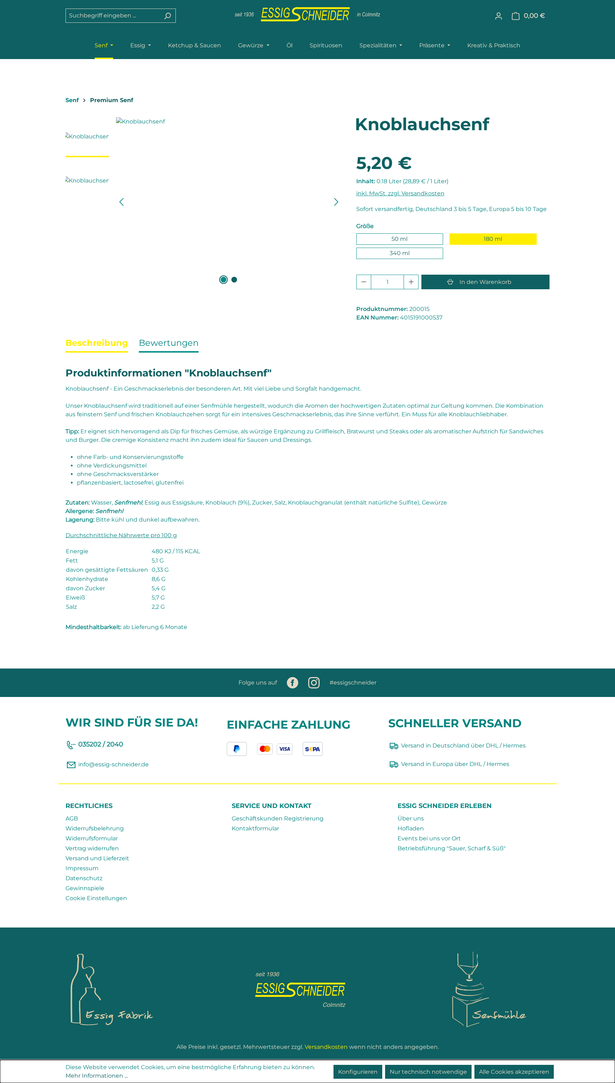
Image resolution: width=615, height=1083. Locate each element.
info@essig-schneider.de (113, 764)
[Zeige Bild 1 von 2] (223, 279)
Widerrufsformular (91, 838)
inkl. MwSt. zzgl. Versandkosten (400, 193)
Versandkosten (326, 1047)
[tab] (96, 344)
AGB (71, 818)
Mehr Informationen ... (96, 1075)
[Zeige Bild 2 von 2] (234, 279)
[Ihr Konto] (498, 16)
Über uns (411, 818)
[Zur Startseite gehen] (307, 14)
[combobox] (112, 16)
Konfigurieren (358, 1071)
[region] (203, 201)
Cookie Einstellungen (96, 898)
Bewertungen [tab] (169, 343)
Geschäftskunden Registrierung (278, 818)
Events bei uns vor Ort (429, 838)
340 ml (400, 253)
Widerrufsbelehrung (94, 828)
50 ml (399, 239)
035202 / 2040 (100, 744)
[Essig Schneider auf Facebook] (293, 682)
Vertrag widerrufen (92, 848)
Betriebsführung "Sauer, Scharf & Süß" (452, 848)
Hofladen (411, 828)
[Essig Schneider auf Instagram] (314, 682)
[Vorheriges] (121, 201)
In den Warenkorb (485, 282)
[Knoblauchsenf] (229, 193)
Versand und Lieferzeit (97, 858)
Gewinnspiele (84, 888)
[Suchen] (167, 16)
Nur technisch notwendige (428, 1071)
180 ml (493, 239)
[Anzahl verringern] (364, 282)
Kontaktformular (255, 828)
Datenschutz (83, 878)
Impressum (82, 868)
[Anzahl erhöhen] (411, 282)
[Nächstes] (336, 201)
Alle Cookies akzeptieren (514, 1071)
